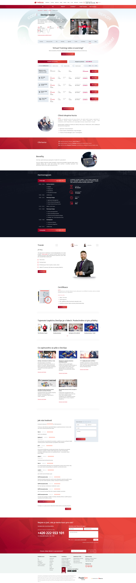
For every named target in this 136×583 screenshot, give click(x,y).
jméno (78, 424)
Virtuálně (52, 78)
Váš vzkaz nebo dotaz (73, 532)
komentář (78, 431)
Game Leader (45, 254)
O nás (72, 2)
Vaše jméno (72, 528)
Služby (61, 2)
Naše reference (76, 561)
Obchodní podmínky (77, 562)
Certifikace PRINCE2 (66, 561)
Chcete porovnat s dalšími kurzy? (44, 35)
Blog (68, 2)
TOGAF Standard (41, 564)
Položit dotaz (42, 271)
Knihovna (57, 2)
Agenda (69, 41)
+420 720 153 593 (90, 3)
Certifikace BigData (66, 562)
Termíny (52, 2)
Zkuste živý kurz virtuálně (68, 54)
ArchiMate (40, 562)
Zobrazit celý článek (42, 372)
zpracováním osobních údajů (80, 539)
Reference (76, 2)
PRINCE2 (40, 561)
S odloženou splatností (94, 79)
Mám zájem (94, 71)
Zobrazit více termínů (68, 108)
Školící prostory (76, 559)
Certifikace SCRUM (66, 565)
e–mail (78, 428)
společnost (89, 424)
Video (90, 41)
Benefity (62, 41)
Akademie (47, 2)
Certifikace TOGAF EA (66, 564)
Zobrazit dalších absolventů (46, 501)
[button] (36, 327)
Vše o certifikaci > (62, 307)
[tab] (75, 245)
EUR (96, 65)
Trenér (76, 41)
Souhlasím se (78, 539)
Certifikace (83, 41)
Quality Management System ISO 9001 (66, 559)
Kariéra (65, 2)
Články (41, 30)
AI (38, 558)
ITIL (38, 559)
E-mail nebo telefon (88, 528)
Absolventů (42, 27)
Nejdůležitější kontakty (78, 558)
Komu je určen (49, 41)
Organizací (52, 27)
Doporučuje (61, 27)
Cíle (56, 41)
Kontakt (81, 2)
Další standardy (41, 565)
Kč (92, 65)
